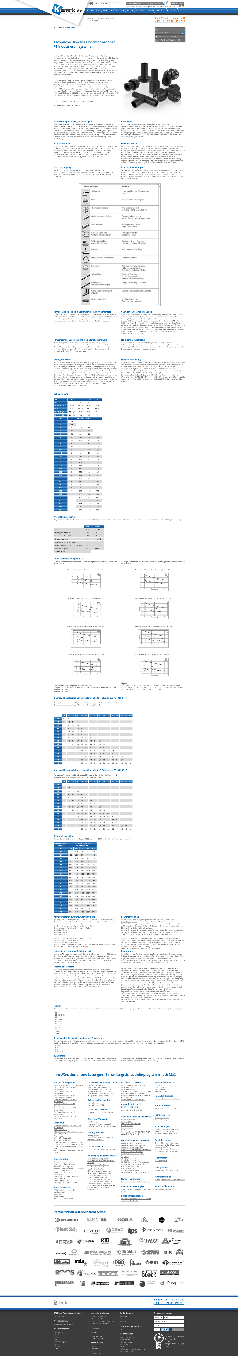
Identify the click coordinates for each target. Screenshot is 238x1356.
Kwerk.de (90, 18)
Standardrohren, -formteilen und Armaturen (157, 133)
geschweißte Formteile (67, 133)
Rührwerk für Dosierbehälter (97, 1177)
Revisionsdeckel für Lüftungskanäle (100, 1138)
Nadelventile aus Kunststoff (63, 1198)
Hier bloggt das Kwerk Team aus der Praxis (170, 1180)
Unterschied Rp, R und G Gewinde (66, 1176)
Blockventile (58, 1194)
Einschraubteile (160, 1087)
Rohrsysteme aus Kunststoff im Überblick (68, 1085)
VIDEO (161, 29)
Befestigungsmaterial (103, 72)
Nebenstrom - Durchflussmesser (166, 1151)
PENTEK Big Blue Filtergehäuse (132, 1148)
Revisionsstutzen (127, 1128)
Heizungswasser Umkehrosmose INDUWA (136, 1172)
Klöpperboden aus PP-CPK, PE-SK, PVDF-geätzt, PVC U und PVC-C (135, 1133)
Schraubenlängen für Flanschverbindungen (61, 1179)
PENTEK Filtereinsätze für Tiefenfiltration (135, 1162)
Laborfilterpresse (161, 1161)
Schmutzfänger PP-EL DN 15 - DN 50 (100, 1091)
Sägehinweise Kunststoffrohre (64, 1164)
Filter (64, 954)
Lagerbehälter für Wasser (96, 1169)
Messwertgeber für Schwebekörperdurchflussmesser (166, 1148)
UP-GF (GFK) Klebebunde (62, 1138)
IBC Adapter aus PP (128, 1089)
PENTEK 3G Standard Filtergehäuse (133, 1145)
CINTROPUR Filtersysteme (130, 1166)
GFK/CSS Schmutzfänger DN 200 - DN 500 (68, 1144)
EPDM (77, 1182)
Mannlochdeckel (127, 1126)
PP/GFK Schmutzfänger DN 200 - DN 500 (68, 1142)
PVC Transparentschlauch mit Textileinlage (102, 1149)
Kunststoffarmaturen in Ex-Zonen (99, 1089)
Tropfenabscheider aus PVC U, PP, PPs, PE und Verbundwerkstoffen (136, 1200)
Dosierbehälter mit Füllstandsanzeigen (101, 1185)
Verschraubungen (161, 1091)
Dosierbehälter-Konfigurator (97, 1159)
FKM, (73, 1182)
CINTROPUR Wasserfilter (129, 1168)
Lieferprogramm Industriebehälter (99, 1173)
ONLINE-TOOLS (164, 32)
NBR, (69, 1182)
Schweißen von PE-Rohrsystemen (136, 362)
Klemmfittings (109, 62)
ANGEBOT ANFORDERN (168, 36)
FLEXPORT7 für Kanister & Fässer (132, 1093)
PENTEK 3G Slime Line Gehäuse (132, 1143)
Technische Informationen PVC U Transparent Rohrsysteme (66, 1096)
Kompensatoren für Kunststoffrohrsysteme (163, 1119)
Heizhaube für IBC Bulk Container (133, 1100)
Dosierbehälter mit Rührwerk (97, 1175)
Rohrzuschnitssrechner (62, 1162)
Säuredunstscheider (128, 1120)
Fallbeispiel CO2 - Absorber (130, 1124)
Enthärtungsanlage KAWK (130, 1170)
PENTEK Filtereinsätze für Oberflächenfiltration (130, 1159)
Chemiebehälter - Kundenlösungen (99, 1183)
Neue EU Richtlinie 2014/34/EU (98, 1087)
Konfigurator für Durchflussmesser (167, 1145)
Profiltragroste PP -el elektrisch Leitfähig (101, 1126)
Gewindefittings (160, 1089)
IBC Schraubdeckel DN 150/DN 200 (133, 1085)
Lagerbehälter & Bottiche (96, 1167)
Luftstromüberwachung (95, 1140)
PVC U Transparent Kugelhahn (64, 1190)
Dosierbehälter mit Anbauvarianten (100, 1179)
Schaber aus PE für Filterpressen (166, 1170)
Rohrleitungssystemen (129, 922)
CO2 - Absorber (126, 1122)
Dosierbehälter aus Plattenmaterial (99, 1181)
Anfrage (76, 101)
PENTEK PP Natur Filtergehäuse (132, 1152)
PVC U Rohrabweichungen (63, 1170)
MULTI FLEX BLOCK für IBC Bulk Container (136, 1091)
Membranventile (59, 1192)
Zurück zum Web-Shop (65, 27)
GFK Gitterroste (92, 1122)
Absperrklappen (59, 1196)
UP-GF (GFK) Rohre (60, 1130)
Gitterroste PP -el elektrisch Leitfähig (100, 1124)
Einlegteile (158, 1085)
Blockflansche (126, 1130)
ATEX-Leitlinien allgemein (96, 1085)
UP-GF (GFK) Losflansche (62, 1140)
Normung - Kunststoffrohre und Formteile (69, 1168)
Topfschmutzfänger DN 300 (164, 1131)
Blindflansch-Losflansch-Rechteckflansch (135, 1182)
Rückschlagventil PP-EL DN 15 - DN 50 (100, 1093)
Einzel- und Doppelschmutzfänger (167, 1129)
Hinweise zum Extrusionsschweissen (100, 1112)
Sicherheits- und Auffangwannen (99, 1171)
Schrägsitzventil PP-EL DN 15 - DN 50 (100, 1095)
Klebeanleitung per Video (96, 1105)
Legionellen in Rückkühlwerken (132, 1110)
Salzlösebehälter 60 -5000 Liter (98, 1165)
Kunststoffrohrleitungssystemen (97, 58)
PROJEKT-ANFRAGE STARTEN (170, 40)
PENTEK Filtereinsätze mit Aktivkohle (134, 1164)
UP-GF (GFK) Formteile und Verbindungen (68, 1132)
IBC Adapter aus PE (128, 1087)
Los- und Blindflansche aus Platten (167, 1099)
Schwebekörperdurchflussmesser (166, 1143)
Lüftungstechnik (93, 1135)
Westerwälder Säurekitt (163, 1189)
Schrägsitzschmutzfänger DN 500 (166, 1133)
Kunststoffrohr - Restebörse (63, 1166)
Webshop (78, 105)
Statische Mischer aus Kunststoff (166, 1108)
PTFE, (65, 1182)
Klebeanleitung (92, 1103)
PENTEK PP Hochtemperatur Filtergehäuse (136, 1150)
